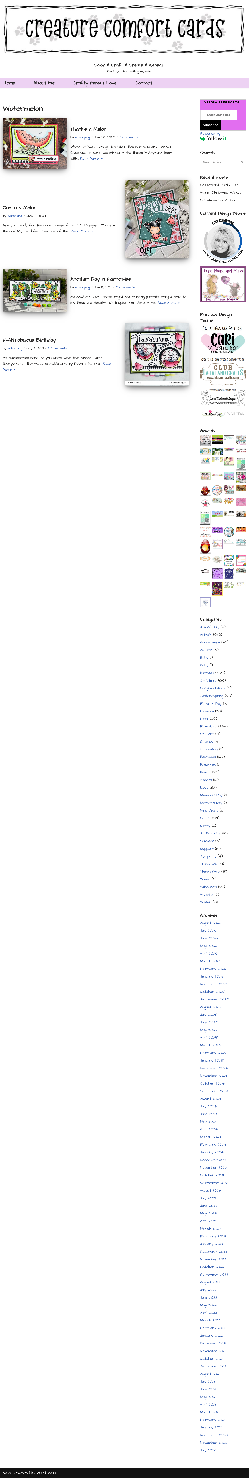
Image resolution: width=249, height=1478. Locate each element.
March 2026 (210, 961)
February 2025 (213, 1052)
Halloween (208, 756)
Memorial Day (211, 795)
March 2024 (210, 1136)
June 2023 (208, 1205)
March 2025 (210, 1045)
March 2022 (210, 1320)
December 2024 (214, 1068)
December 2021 (213, 1343)
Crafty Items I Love (95, 83)
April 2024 (209, 1129)
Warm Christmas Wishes (220, 192)
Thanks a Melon (88, 129)
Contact (143, 83)
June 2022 (208, 1297)
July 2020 (208, 1450)
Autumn (206, 649)
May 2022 (208, 1305)
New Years (209, 810)
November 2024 (213, 1075)
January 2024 (212, 1152)
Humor (205, 772)
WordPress (46, 1472)
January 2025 (212, 1060)
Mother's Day (211, 802)
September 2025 (214, 999)
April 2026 (209, 953)
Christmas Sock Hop (217, 200)
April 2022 (208, 1312)
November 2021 (212, 1351)
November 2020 (213, 1442)
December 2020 (214, 1435)
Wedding (206, 894)
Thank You (208, 863)
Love (204, 787)
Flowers (207, 711)
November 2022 (213, 1259)
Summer (207, 841)
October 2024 (212, 1083)
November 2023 (213, 1167)
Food (204, 718)
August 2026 (210, 922)
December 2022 (213, 1251)
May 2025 (208, 1029)
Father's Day (211, 703)
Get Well (207, 734)
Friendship (208, 726)
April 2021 (208, 1404)
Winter (205, 902)
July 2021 (207, 1381)
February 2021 (212, 1419)
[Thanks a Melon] (35, 143)
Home (9, 83)
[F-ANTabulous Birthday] (157, 354)
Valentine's (208, 886)
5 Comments (125, 287)
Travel (205, 879)
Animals (206, 634)
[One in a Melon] (157, 219)
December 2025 (214, 984)
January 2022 (211, 1335)
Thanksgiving (210, 871)
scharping (82, 137)
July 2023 (208, 1198)
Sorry (205, 825)
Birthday (207, 672)
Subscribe (211, 125)
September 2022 (214, 1274)
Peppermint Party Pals (219, 184)
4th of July (209, 627)
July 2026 (208, 930)
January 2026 (211, 976)
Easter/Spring (211, 695)
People (205, 818)
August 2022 (210, 1282)
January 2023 (211, 1243)
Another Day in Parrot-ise (100, 279)
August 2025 (210, 1007)
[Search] (242, 162)
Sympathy (208, 856)
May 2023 (208, 1213)
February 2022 (213, 1328)
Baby (204, 657)
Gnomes (206, 741)
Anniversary (210, 642)
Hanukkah (208, 764)
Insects (206, 779)
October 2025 (212, 991)
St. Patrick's (210, 833)
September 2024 (214, 1091)
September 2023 (214, 1182)
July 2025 (208, 1014)
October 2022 (212, 1266)
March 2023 (210, 1228)
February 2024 (213, 1144)
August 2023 (210, 1190)
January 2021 (211, 1427)
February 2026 (213, 968)
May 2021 (207, 1396)
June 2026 (209, 938)
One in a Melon (19, 207)
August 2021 (209, 1373)
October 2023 (212, 1175)
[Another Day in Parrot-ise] (35, 290)
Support (207, 848)
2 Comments (128, 137)
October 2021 (211, 1358)
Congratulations (212, 688)
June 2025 (209, 1022)
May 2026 (208, 945)
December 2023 (213, 1159)
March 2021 (209, 1412)
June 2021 (208, 1389)
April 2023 (208, 1221)
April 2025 (209, 1037)
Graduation (209, 749)
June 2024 (209, 1114)
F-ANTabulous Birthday (29, 340)
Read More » (91, 158)
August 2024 (210, 1098)
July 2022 (208, 1289)
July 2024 (208, 1106)
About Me (44, 83)
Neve (7, 1472)
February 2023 (213, 1236)
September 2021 (213, 1366)
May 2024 (208, 1121)
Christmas (208, 680)
